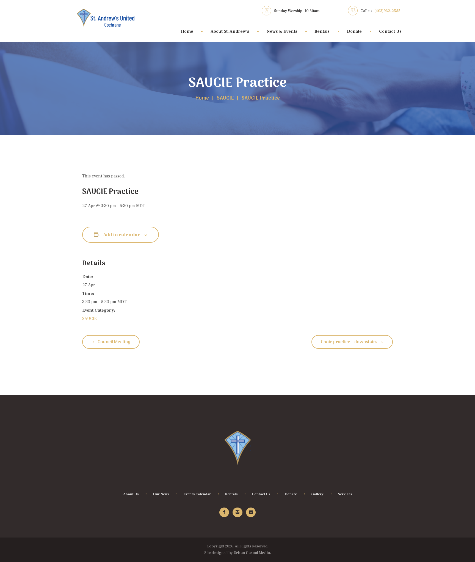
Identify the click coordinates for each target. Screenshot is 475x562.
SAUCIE (225, 98)
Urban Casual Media (252, 552)
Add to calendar (121, 235)
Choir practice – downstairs (349, 342)
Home (202, 98)
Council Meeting (113, 342)
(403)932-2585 (387, 11)
